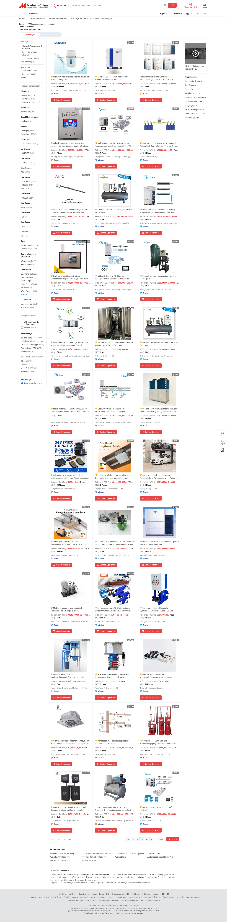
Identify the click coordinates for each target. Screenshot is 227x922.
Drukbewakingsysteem (194, 109)
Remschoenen (29, 248)
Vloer (25, 236)
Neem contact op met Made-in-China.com (126, 894)
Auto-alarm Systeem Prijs (60, 857)
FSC (25, 217)
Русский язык (121, 897)
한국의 (130, 897)
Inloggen (204, 7)
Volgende (171, 839)
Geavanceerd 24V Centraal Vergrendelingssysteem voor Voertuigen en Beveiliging (157, 676)
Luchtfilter (29, 61)
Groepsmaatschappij (32, 344)
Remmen (29, 74)
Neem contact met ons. (32, 383)
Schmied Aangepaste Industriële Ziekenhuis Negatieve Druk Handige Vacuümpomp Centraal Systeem (114, 808)
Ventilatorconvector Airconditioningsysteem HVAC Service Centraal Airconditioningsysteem (70, 742)
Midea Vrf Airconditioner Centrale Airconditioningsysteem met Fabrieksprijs (156, 78)
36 (64, 839)
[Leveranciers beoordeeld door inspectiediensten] (32, 323)
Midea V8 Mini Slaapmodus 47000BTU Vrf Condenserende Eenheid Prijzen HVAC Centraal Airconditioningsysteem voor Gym (70, 410)
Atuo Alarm (29, 70)
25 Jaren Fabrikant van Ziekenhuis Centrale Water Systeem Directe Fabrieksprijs (114, 343)
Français (74, 897)
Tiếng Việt (180, 897)
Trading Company (32, 337)
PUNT (26, 207)
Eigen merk (29, 368)
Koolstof (26, 121)
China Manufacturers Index (108, 900)
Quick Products (90, 900)
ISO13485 (27, 153)
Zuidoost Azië (29, 304)
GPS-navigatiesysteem (194, 101)
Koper (162, 13)
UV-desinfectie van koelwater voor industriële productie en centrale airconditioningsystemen (114, 543)
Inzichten (156, 894)
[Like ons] (163, 894)
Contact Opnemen (62, 100)
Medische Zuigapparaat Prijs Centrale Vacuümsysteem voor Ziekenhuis (111, 78)
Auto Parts (25, 67)
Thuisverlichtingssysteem (195, 97)
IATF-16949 (28, 181)
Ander (23, 77)
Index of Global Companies (150, 900)
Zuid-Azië (27, 307)
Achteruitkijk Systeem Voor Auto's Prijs (97, 853)
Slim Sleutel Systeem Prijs (60, 860)
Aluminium (28, 111)
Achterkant (28, 134)
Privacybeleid (104, 894)
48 (70, 839)
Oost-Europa (29, 280)
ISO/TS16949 (29, 143)
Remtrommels (29, 245)
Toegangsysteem (192, 105)
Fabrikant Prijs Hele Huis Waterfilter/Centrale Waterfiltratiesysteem (70, 78)
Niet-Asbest (28, 95)
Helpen (177, 13)
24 (58, 839)
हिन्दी (155, 897)
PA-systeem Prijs (89, 860)
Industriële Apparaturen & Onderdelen (31, 47)
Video (132, 42)
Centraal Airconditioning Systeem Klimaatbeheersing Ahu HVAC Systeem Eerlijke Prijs (69, 277)
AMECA (26, 188)
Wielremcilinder (29, 261)
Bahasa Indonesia (192, 897)
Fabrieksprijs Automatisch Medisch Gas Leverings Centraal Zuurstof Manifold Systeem (69, 144)
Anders (27, 371)
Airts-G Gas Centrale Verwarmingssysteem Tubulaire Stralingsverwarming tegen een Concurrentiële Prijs (69, 211)
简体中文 (49, 897)
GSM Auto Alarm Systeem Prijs (62, 853)
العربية (138, 897)
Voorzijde (28, 130)
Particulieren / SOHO (31, 348)
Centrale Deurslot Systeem (196, 113)
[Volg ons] (168, 894)
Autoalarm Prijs (153, 853)
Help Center (62, 894)
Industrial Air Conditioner (32, 53)
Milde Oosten (29, 284)
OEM (27, 364)
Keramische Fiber (30, 102)
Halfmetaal (28, 98)
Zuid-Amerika (29, 274)
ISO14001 (28, 162)
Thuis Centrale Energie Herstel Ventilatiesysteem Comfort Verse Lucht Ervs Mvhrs (68, 543)
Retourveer (27, 264)
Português (101, 897)
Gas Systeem (190, 85)
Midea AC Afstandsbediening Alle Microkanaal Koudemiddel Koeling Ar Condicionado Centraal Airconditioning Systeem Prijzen (114, 410)
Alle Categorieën (29, 13)
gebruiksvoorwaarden (135, 913)
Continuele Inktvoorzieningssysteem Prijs (130, 853)
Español (83, 897)
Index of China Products (129, 900)
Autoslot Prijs (120, 857)
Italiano (110, 897)
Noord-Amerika (30, 277)
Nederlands (147, 897)
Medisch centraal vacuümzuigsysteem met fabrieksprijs (113, 211)
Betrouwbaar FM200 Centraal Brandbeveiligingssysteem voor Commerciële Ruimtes (158, 742)
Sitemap (147, 894)
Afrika (26, 287)
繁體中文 (58, 897)
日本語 (66, 897)
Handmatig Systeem (193, 81)
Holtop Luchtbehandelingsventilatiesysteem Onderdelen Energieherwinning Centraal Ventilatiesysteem (114, 476)
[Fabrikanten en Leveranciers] (33, 5)
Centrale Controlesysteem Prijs (94, 857)
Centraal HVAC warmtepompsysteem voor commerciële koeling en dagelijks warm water (158, 410)
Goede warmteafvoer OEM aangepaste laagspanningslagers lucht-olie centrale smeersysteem (112, 676)
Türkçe (171, 897)
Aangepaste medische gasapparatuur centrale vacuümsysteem (111, 742)
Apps (188, 13)
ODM (27, 361)
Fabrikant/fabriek (32, 341)
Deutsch (92, 897)
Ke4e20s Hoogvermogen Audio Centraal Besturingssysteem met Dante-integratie (68, 808)
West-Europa (29, 291)
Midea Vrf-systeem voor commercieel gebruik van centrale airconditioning (159, 543)
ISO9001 (27, 198)
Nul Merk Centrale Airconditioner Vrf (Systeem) (156, 808)
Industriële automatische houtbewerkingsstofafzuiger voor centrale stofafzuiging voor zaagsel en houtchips (68, 676)
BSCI (25, 172)
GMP (25, 226)
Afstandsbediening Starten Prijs (160, 857)
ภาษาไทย (162, 897)
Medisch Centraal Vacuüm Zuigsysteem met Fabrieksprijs (159, 343)
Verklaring (72, 894)
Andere (27, 351)
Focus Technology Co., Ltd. (110, 905)
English (40, 897)
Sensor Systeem (191, 89)
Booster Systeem (192, 117)
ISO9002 (27, 185)
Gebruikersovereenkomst (88, 894)
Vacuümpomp (30, 58)
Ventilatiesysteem (192, 93)
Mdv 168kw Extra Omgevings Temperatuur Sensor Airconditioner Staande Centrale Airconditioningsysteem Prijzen (69, 344)
